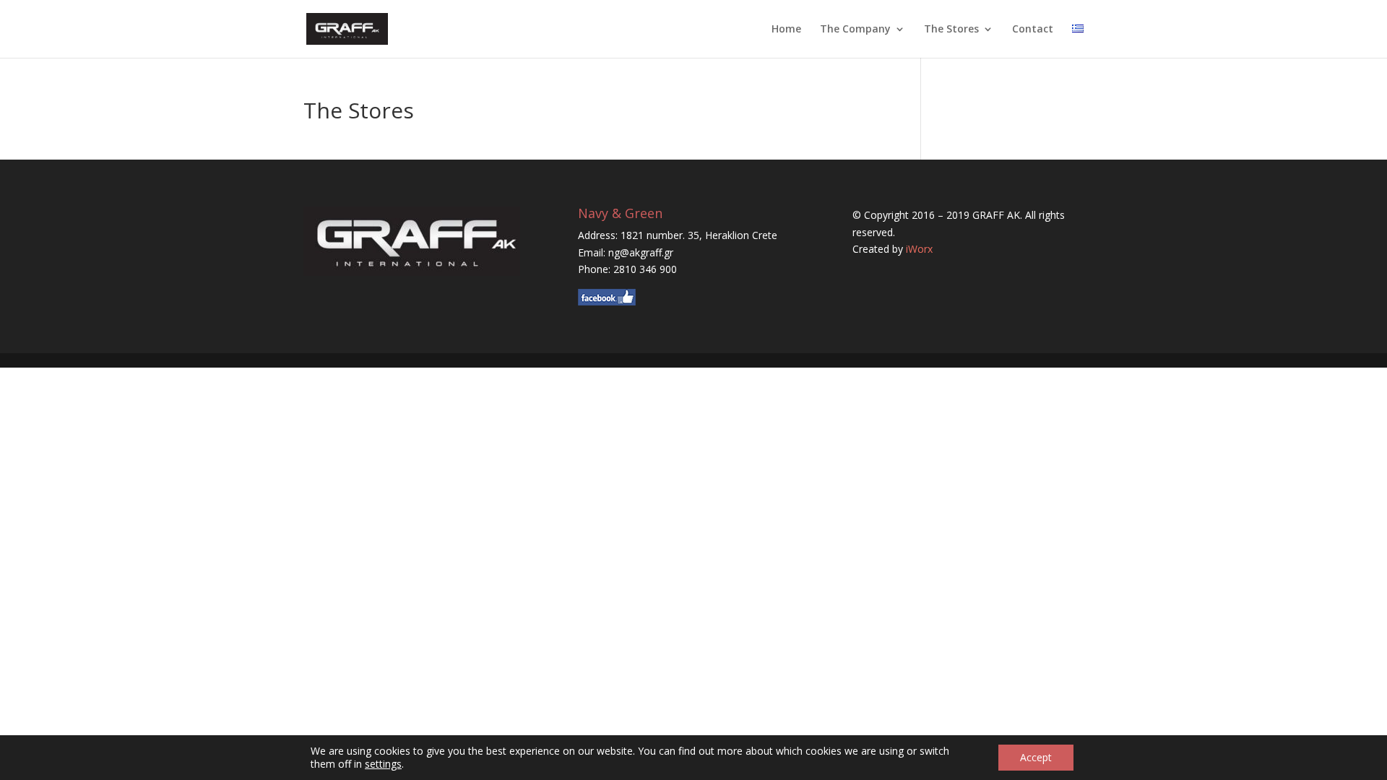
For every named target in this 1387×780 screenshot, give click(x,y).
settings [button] (383, 764)
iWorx (919, 249)
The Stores (951, 29)
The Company (855, 29)
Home (786, 29)
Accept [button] (1036, 757)
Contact (1032, 29)
